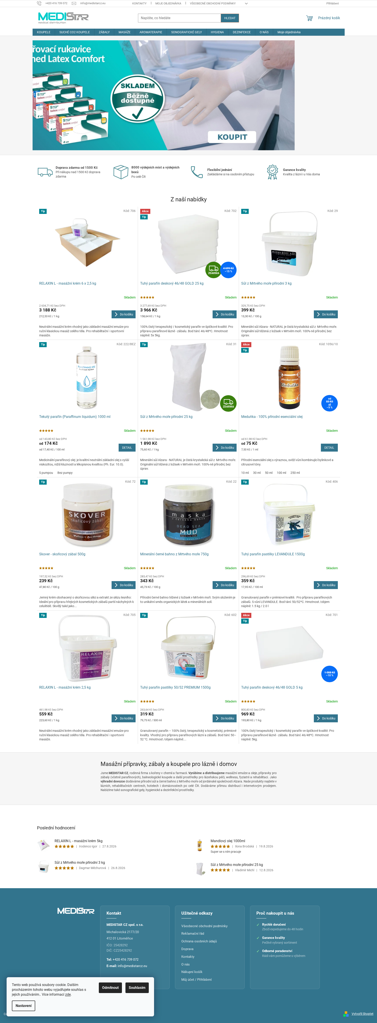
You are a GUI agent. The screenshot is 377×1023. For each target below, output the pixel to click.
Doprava (187, 949)
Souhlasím (137, 988)
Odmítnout (110, 988)
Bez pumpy (65, 472)
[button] (56, 95)
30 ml (257, 472)
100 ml (281, 472)
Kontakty (139, 3)
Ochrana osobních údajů (199, 941)
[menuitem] (44, 32)
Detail (127, 447)
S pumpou (46, 472)
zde (68, 994)
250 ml (295, 472)
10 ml (245, 472)
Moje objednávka (168, 3)
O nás (185, 964)
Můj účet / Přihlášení (196, 980)
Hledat (229, 18)
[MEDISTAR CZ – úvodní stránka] (76, 910)
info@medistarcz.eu (132, 966)
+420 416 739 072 (125, 960)
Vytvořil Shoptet (362, 1014)
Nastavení (23, 1006)
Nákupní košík (191, 972)
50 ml (268, 472)
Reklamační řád (192, 934)
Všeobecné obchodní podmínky (213, 3)
